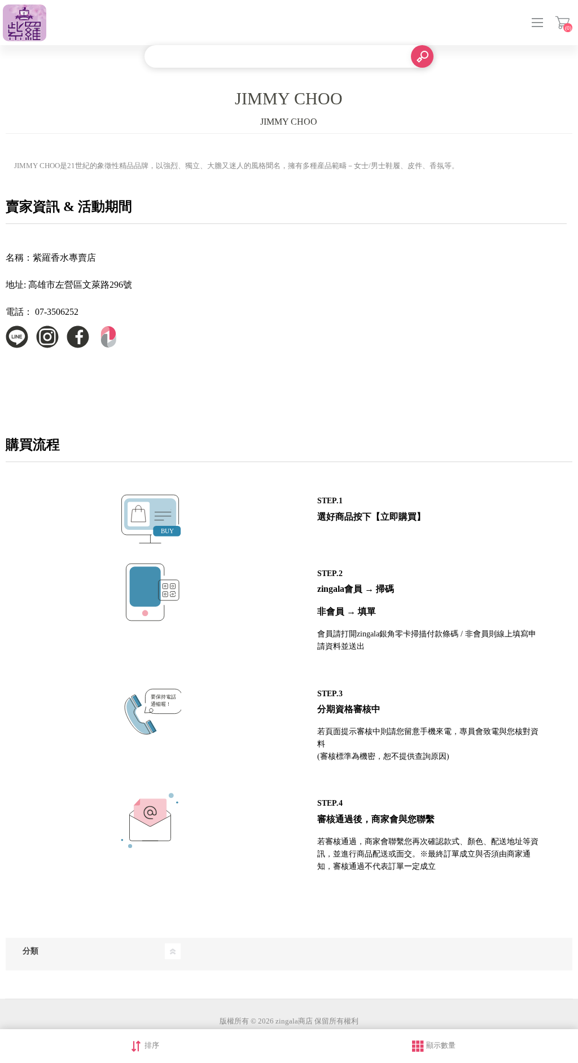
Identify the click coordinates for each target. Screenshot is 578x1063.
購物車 (562, 22)
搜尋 (422, 56)
